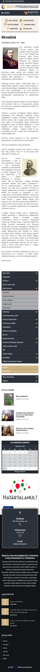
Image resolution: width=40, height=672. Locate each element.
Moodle (5, 335)
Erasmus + (6, 281)
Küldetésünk (6, 308)
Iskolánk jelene (7, 304)
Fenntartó (6, 644)
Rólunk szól (27, 29)
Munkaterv (14, 29)
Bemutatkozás (7, 288)
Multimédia (6, 371)
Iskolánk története (8, 296)
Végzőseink (6, 277)
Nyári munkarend (22, 396)
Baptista (5, 367)
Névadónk (6, 292)
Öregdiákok (6, 358)
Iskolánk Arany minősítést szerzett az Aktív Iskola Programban (25, 415)
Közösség (6, 312)
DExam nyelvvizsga (9, 285)
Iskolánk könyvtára (8, 339)
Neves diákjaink (8, 300)
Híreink (5, 648)
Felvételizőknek (12, 24)
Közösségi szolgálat (9, 323)
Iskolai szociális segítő (10, 346)
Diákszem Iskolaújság (9, 331)
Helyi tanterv (13, 20)
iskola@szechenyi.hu (20, 544)
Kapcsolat (6, 655)
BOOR (15, 667)
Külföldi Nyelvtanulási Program (12, 361)
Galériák (5, 381)
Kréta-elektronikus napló (10, 316)
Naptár (5, 658)
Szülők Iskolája (7, 354)
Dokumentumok (29, 24)
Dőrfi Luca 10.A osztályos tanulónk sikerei (25, 429)
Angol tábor (6, 273)
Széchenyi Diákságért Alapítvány (13, 342)
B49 (4, 350)
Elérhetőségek (28, 20)
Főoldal (5, 641)
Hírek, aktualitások (8, 377)
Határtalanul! (6, 327)
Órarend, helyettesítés (10, 319)
